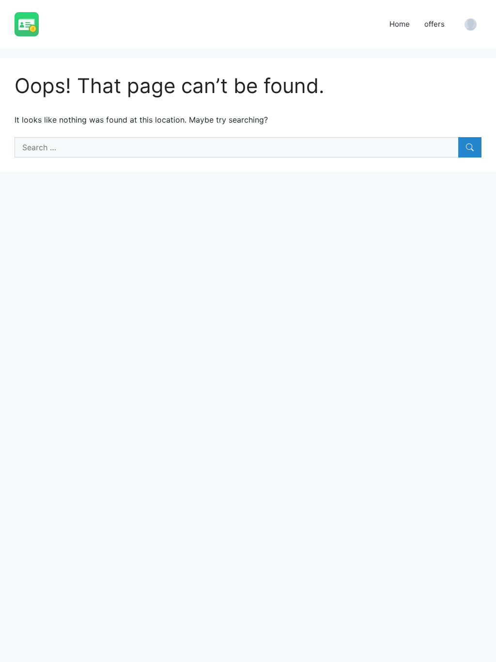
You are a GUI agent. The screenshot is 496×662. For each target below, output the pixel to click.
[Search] (469, 147)
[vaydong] (27, 23)
